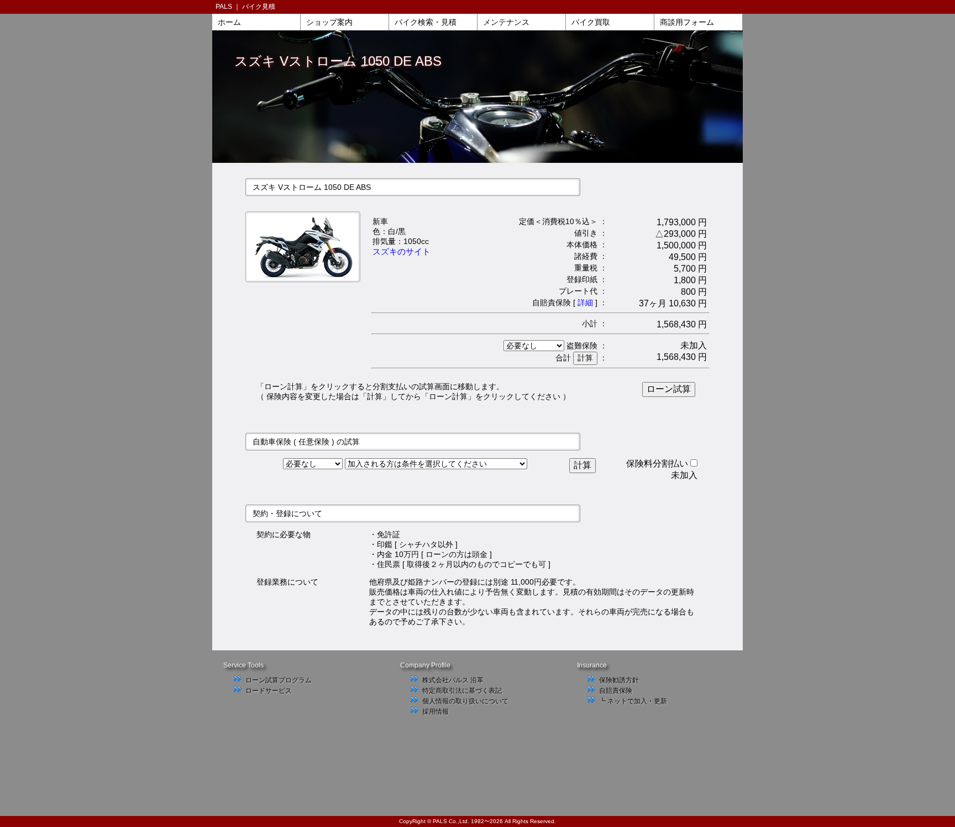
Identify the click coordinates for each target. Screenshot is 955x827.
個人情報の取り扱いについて (465, 701)
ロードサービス (268, 691)
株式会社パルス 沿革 (453, 680)
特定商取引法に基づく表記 (462, 691)
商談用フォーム (687, 22)
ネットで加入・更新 (637, 701)
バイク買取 (590, 22)
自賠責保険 (615, 691)
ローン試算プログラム (278, 680)
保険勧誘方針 (619, 680)
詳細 (585, 302)
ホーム (229, 22)
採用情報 (435, 711)
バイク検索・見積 (425, 22)
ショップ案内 (329, 22)
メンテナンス (506, 22)
